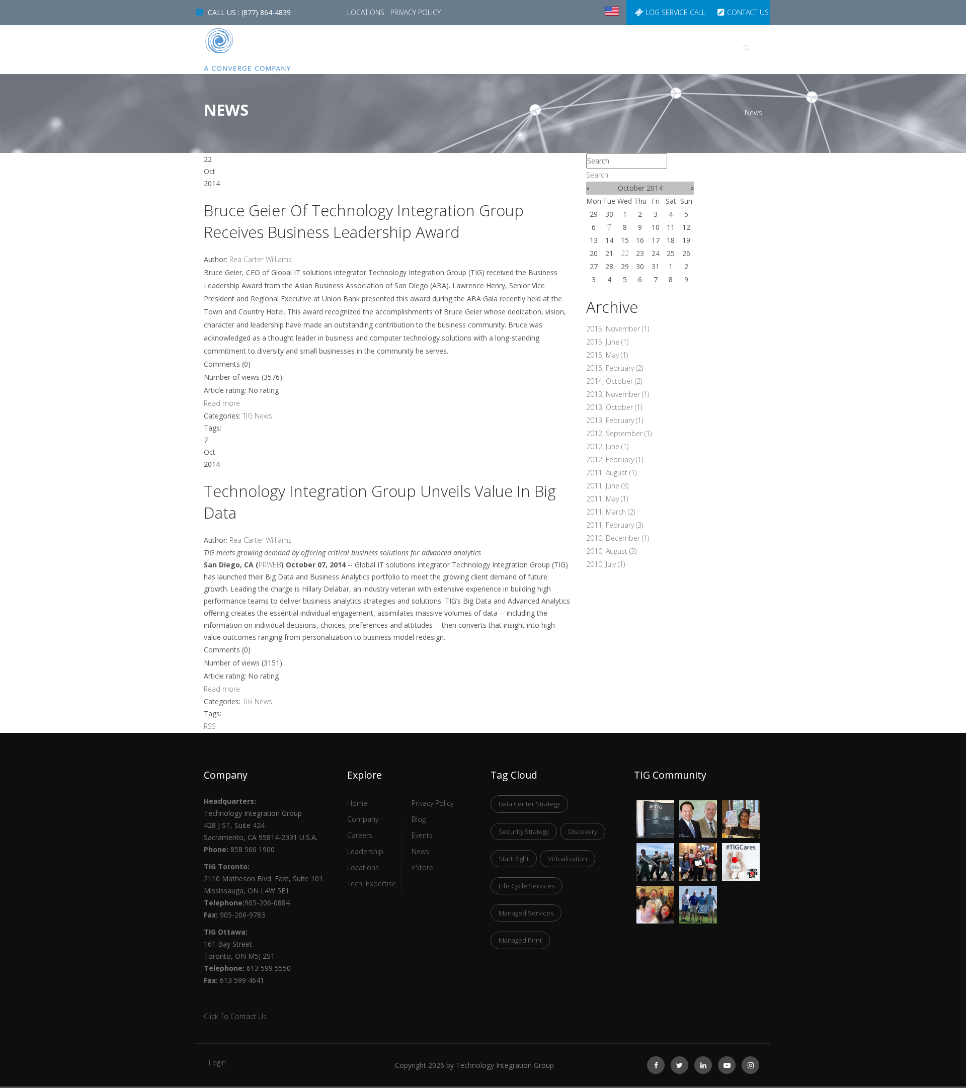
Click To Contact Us (235, 1016)
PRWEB (270, 564)
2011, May (607, 499)
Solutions (513, 48)
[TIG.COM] (268, 49)
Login (217, 1062)
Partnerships (680, 48)
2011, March (610, 512)
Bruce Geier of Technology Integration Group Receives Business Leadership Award (364, 221)
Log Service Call (675, 12)
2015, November (617, 328)
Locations (366, 12)
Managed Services (526, 912)
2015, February (614, 368)
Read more (222, 403)
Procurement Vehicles (593, 48)
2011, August (611, 472)
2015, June (607, 342)
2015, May (607, 355)
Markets (459, 48)
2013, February (614, 420)
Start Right (514, 858)
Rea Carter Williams (260, 259)
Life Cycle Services (526, 885)
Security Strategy (524, 831)
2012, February (614, 459)
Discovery (582, 831)
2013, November (617, 394)
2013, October (614, 407)
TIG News (257, 416)
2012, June (607, 446)
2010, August (611, 551)
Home (417, 48)
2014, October (614, 381)
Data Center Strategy (529, 803)
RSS (210, 726)
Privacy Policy (415, 12)
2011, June (607, 485)
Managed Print (520, 940)
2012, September (619, 433)
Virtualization (567, 858)
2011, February (614, 525)
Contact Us (748, 12)
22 (625, 253)
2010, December (617, 538)
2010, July (605, 564)
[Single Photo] (655, 806)
